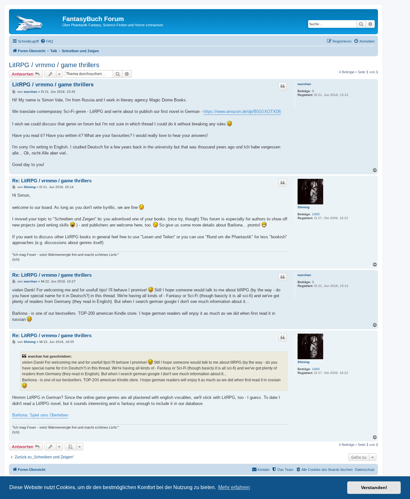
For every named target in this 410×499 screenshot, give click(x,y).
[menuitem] (46, 41)
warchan (304, 84)
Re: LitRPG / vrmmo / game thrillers (52, 180)
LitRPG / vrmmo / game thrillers (54, 64)
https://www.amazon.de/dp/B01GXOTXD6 (242, 111)
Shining (303, 207)
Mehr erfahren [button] (234, 487)
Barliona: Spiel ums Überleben (40, 415)
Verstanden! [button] (374, 487)
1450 (316, 214)
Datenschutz (365, 469)
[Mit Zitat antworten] (282, 86)
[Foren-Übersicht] (36, 21)
